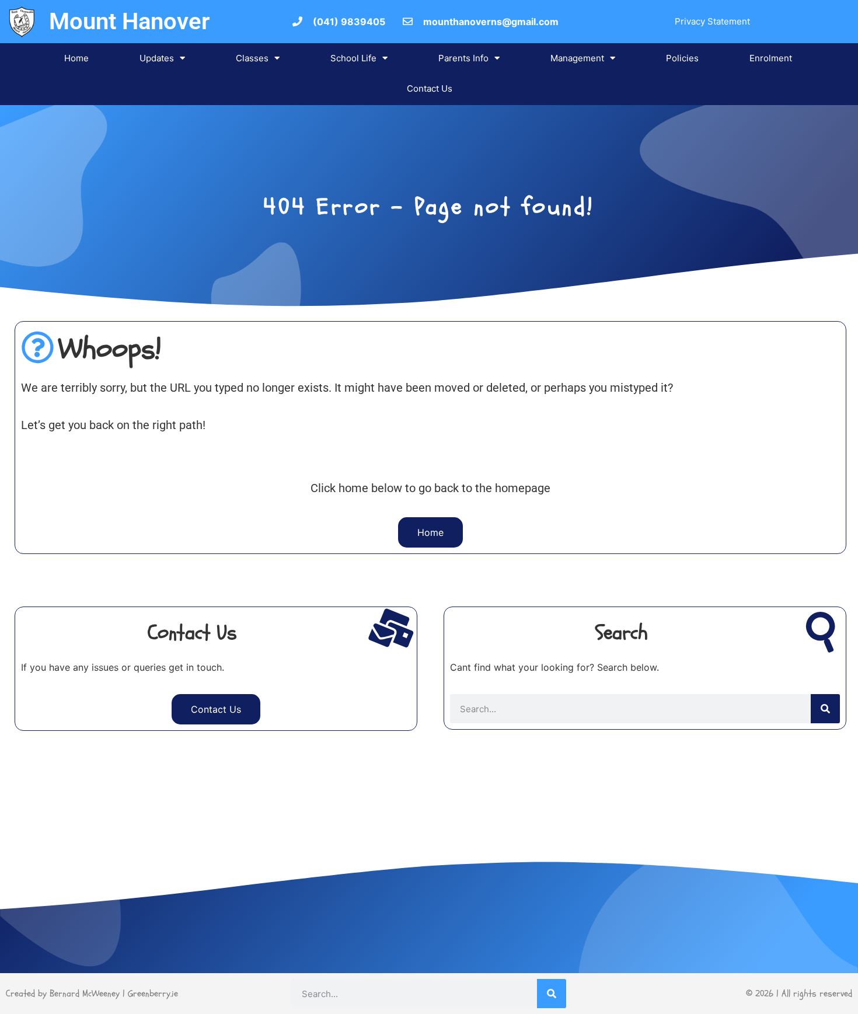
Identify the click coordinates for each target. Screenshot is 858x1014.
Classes (252, 58)
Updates (156, 58)
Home (76, 58)
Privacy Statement (712, 21)
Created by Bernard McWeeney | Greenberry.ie (92, 993)
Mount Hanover (129, 21)
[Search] (825, 708)
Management (577, 58)
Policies (682, 58)
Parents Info (463, 58)
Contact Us (429, 88)
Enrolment (770, 58)
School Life (353, 58)
